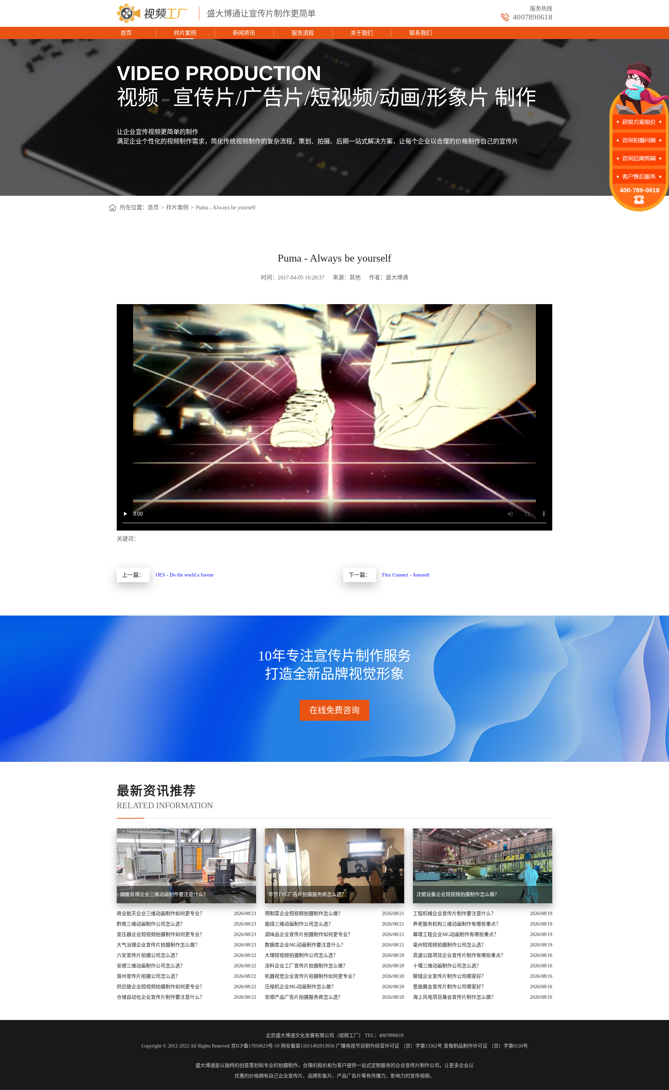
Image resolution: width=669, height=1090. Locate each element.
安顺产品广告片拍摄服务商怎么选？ (304, 997)
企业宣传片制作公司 (417, 1065)
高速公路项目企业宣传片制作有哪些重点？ (459, 955)
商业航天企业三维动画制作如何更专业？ (161, 913)
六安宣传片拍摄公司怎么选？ (148, 955)
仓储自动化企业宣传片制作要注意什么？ (161, 997)
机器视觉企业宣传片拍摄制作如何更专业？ (311, 976)
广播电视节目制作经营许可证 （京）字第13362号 (389, 1046)
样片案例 (185, 33)
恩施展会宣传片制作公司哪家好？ (449, 986)
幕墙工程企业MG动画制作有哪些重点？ (456, 934)
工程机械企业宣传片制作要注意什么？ (454, 913)
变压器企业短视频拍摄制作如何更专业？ (161, 934)
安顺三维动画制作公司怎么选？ (151, 965)
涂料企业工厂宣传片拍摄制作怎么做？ (306, 965)
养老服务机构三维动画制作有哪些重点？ (457, 924)
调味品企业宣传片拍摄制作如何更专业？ (309, 934)
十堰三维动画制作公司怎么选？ (447, 965)
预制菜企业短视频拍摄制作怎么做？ (304, 913)
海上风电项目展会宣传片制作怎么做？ (454, 997)
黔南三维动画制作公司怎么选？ (151, 924)
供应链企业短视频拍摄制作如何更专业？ (161, 986)
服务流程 (303, 33)
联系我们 (420, 33)
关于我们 (362, 33)
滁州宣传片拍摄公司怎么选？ (148, 976)
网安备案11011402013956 (307, 1046)
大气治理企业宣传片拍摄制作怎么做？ (158, 945)
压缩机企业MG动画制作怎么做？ (300, 986)
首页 (126, 33)
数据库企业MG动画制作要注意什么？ (305, 945)
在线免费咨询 (334, 710)
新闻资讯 (244, 33)
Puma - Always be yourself (225, 207)
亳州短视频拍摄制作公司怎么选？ (449, 945)
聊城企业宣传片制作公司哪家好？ (449, 976)
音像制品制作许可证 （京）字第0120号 (486, 1046)
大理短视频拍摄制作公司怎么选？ (301, 955)
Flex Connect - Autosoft (406, 575)
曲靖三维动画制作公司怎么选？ (299, 924)
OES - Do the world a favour (185, 575)
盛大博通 (205, 1065)
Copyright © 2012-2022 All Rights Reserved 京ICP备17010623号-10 (210, 1046)
